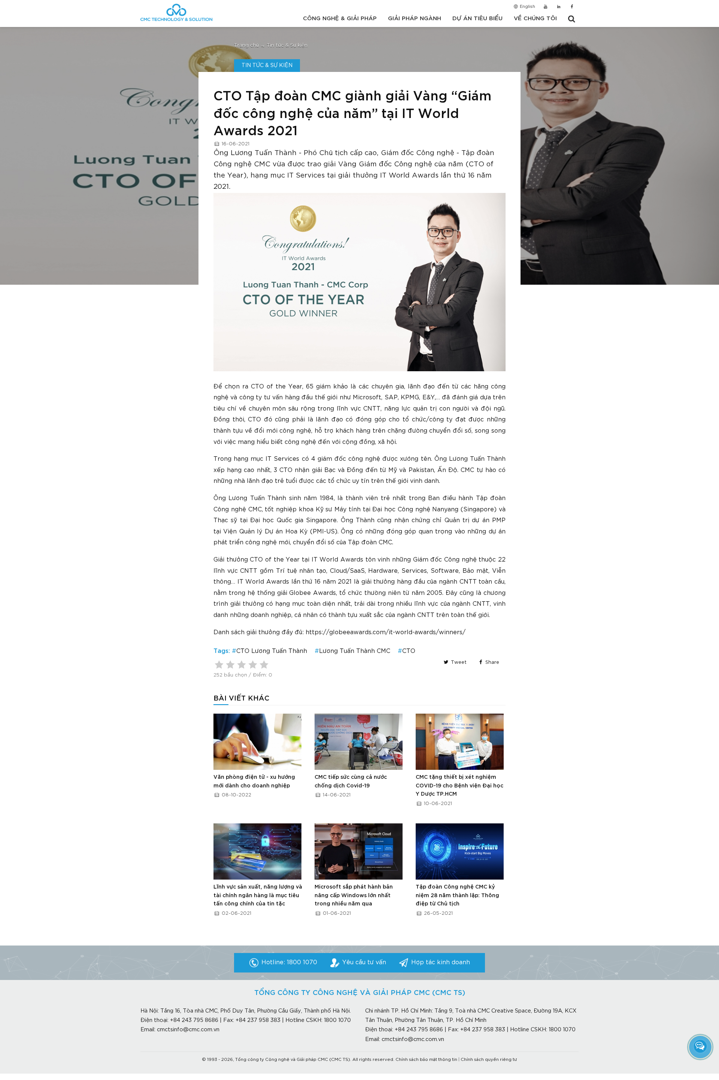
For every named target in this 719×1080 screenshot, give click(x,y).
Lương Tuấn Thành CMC (354, 651)
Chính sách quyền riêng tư (489, 1060)
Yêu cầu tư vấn (364, 962)
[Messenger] (700, 1046)
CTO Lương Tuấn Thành (271, 651)
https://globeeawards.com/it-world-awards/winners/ (385, 632)
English (527, 7)
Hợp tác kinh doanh (440, 962)
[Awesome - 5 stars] (264, 664)
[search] (571, 19)
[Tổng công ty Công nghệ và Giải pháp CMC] (176, 12)
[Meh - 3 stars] (241, 664)
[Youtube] (545, 7)
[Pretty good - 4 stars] (252, 664)
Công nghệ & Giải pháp (340, 18)
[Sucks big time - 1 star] (219, 664)
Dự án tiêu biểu (477, 18)
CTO (408, 651)
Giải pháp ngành (414, 18)
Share (491, 662)
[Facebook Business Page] (572, 7)
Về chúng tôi (535, 18)
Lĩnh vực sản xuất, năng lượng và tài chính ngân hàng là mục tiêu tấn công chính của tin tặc (257, 895)
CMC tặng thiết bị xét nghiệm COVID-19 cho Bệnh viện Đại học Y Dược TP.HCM (459, 786)
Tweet (458, 662)
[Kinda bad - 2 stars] (230, 664)
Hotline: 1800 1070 (289, 962)
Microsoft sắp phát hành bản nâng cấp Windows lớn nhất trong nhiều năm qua (354, 895)
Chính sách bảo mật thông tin (426, 1060)
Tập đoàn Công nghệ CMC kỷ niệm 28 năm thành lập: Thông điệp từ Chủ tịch (457, 895)
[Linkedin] (558, 7)
